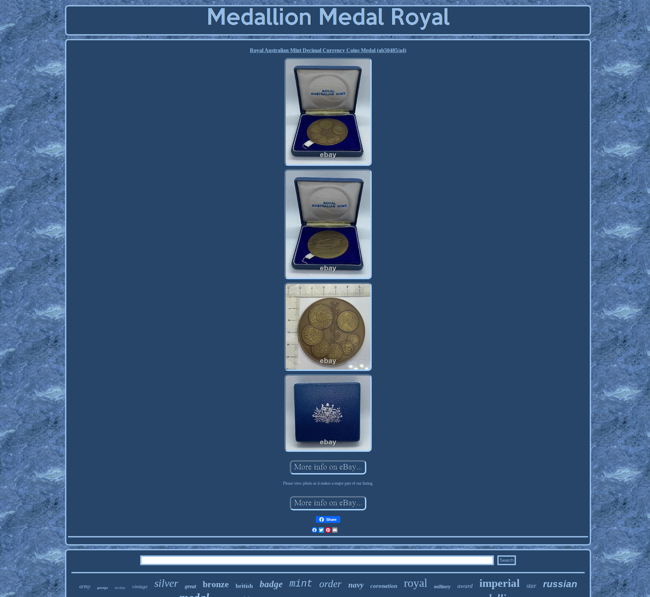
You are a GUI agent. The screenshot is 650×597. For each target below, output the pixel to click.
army (84, 586)
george (102, 587)
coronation (383, 586)
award (465, 585)
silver (166, 583)
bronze (216, 584)
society (120, 587)
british (244, 585)
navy (356, 585)
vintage (140, 586)
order (330, 583)
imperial (499, 583)
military (442, 586)
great (190, 586)
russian (560, 584)
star (531, 585)
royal (415, 583)
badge (271, 584)
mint (300, 584)
